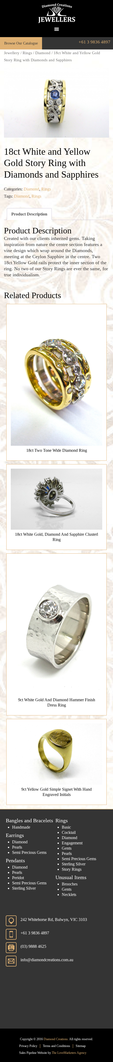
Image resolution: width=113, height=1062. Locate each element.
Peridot (18, 877)
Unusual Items (70, 877)
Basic (66, 827)
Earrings (15, 835)
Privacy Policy (28, 1046)
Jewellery (11, 53)
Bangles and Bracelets (29, 820)
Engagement (72, 843)
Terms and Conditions (56, 1046)
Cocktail (69, 832)
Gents (66, 848)
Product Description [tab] (29, 214)
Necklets (69, 894)
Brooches (70, 884)
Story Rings (71, 869)
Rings (27, 53)
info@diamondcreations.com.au (46, 960)
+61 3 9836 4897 (94, 41)
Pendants (15, 860)
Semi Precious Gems (29, 852)
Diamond (42, 53)
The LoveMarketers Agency (69, 1053)
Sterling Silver (24, 888)
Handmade (21, 827)
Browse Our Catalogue (21, 43)
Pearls (17, 847)
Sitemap (81, 1046)
